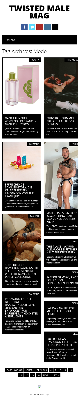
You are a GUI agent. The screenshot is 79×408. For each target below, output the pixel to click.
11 (21, 375)
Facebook (24, 27)
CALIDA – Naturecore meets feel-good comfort (61, 311)
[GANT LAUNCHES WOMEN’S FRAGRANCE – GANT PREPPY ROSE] (22, 113)
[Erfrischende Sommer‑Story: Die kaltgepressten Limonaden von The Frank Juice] (22, 179)
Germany (34, 144)
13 (32, 375)
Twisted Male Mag (39, 12)
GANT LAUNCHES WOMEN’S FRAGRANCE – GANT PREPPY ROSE (20, 121)
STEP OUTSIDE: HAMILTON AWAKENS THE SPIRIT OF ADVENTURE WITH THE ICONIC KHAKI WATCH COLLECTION (21, 270)
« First (29, 370)
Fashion (34, 216)
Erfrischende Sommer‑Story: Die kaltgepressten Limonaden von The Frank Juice (19, 190)
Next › (46, 375)
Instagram (47, 27)
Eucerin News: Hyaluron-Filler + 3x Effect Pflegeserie (61, 342)
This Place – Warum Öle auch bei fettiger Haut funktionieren (61, 249)
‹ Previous (41, 370)
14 (38, 375)
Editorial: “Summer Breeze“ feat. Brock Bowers (60, 121)
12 (27, 375)
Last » (56, 375)
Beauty (35, 59)
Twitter (32, 27)
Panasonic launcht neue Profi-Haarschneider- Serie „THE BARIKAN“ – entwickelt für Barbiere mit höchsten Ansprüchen (21, 307)
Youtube (39, 27)
